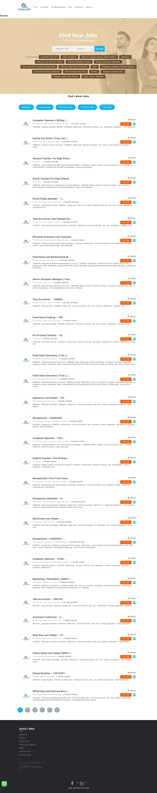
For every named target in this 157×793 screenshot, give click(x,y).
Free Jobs (107, 107)
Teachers (94, 72)
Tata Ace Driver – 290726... (49, 599)
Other (94, 67)
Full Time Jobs (87, 107)
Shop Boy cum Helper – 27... (49, 635)
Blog (70, 7)
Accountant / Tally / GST (49, 57)
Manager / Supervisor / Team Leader (108, 62)
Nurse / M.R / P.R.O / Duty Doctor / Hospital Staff (39, 67)
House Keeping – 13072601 (49, 673)
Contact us (79, 7)
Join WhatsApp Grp (58, 7)
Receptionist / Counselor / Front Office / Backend (118, 67)
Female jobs (45, 107)
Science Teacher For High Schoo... (52, 158)
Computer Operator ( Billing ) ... (51, 120)
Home (36, 7)
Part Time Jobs (65, 107)
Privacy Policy (24, 741)
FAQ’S (21, 748)
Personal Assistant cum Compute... (53, 237)
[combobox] (83, 49)
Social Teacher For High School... (52, 178)
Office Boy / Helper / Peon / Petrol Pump (74, 67)
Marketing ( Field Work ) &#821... (52, 579)
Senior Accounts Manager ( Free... (52, 279)
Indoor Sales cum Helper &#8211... (53, 653)
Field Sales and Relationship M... (51, 257)
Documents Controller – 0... (48, 498)
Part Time (126, 442)
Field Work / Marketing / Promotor (79, 62)
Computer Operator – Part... (49, 438)
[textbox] (81, 49)
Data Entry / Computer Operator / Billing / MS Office (99, 57)
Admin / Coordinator (69, 57)
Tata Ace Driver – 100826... (49, 299)
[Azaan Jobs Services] (25, 7)
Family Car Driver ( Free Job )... (51, 138)
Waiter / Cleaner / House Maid (93, 76)
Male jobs (26, 107)
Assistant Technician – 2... (48, 617)
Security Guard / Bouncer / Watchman (46, 72)
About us (89, 7)
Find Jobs (44, 7)
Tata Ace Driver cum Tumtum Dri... (52, 219)
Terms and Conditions (27, 745)
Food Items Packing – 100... (49, 317)
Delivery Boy (125, 57)
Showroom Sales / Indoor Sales (75, 72)
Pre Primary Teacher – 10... (49, 335)
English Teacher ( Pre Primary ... (51, 458)
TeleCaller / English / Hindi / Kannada (66, 76)
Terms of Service (37, 767)
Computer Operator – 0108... (49, 559)
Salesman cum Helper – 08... (49, 398)
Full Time (126, 124)
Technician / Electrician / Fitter (113, 72)
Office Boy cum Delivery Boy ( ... (51, 691)
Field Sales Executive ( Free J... (51, 355)
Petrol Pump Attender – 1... (48, 198)
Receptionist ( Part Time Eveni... (51, 478)
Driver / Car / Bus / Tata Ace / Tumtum (49, 62)
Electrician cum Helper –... (48, 518)
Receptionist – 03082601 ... (49, 538)
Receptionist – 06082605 (47, 418)
